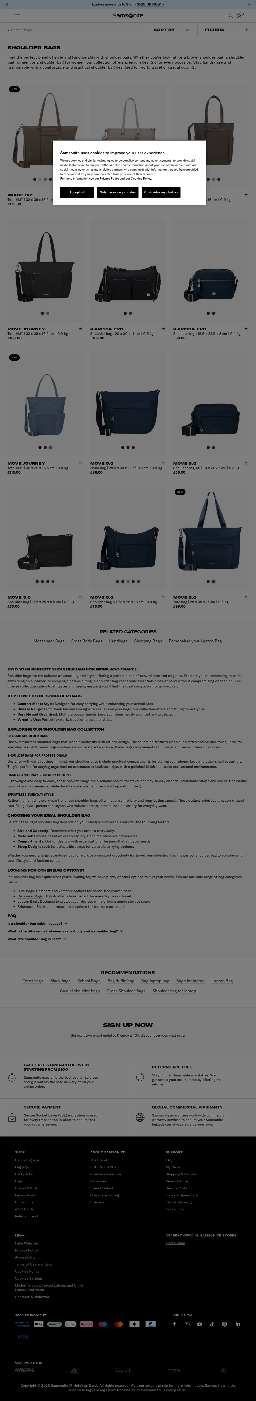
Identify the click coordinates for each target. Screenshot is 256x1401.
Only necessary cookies (118, 192)
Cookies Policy (141, 178)
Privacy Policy (109, 178)
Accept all (77, 192)
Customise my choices (161, 192)
